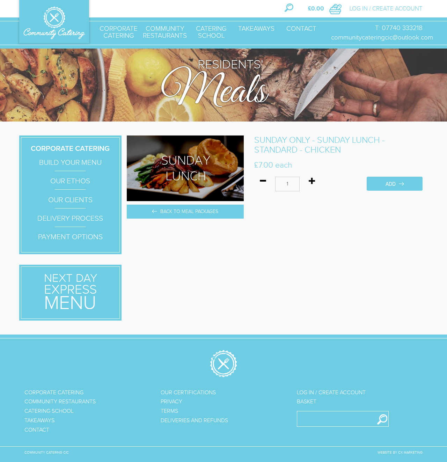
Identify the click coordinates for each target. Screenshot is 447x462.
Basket (306, 401)
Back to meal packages (188, 211)
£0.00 (316, 8)
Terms (169, 411)
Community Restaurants (165, 32)
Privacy (171, 401)
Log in (359, 8)
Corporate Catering (119, 32)
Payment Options (70, 237)
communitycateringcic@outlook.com (382, 37)
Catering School (211, 32)
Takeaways (256, 28)
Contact (301, 28)
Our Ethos (70, 181)
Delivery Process (70, 218)
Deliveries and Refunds (194, 420)
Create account (397, 8)
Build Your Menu (70, 162)
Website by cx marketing (400, 452)
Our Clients (70, 200)
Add (391, 183)
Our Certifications (188, 392)
